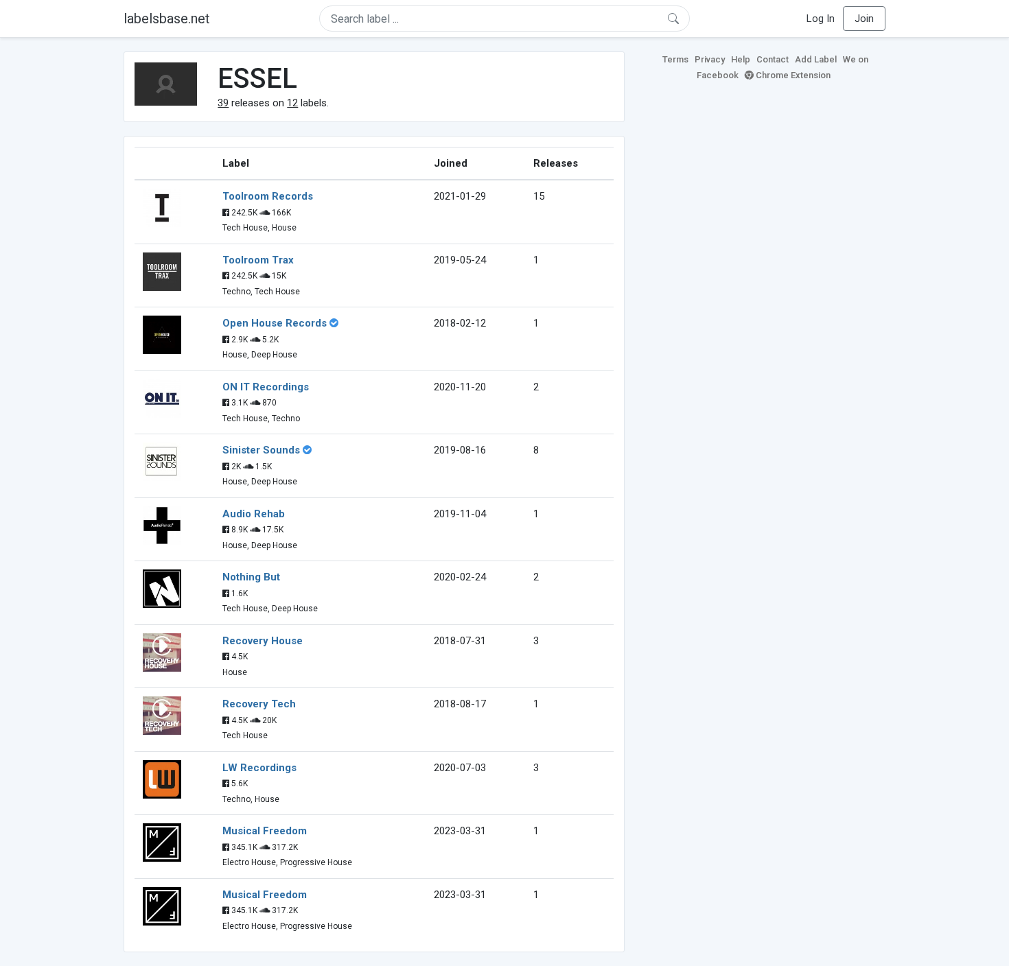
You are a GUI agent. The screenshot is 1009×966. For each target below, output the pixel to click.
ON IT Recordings (265, 387)
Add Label (816, 59)
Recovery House (262, 641)
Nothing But (251, 577)
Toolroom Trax (258, 260)
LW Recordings (259, 768)
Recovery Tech (259, 704)
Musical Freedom (264, 831)
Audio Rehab (253, 514)
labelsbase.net (167, 18)
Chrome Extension (792, 75)
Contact (772, 59)
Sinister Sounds (261, 450)
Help (740, 59)
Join (864, 18)
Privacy (710, 59)
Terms (675, 59)
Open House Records (274, 323)
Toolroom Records (267, 196)
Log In (821, 18)
